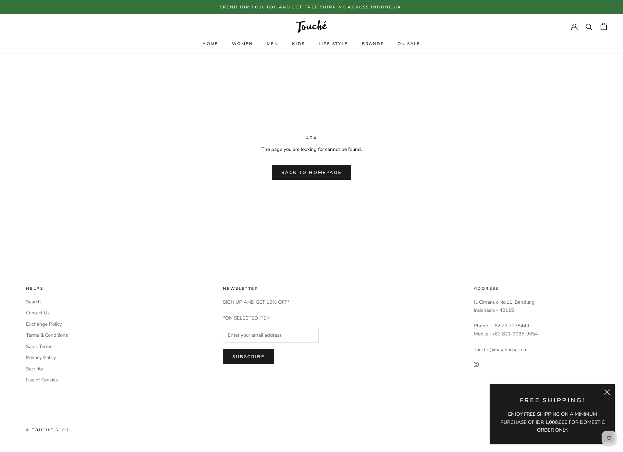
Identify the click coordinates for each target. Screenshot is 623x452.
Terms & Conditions (47, 335)
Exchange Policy (44, 324)
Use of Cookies (42, 380)
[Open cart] (604, 26)
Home (210, 43)
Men (272, 43)
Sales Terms (39, 346)
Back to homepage (311, 172)
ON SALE (409, 43)
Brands (373, 43)
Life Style (333, 43)
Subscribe (248, 356)
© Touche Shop (48, 429)
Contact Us (38, 313)
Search (33, 302)
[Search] (589, 26)
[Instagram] (476, 364)
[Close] (607, 392)
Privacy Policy (41, 357)
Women (242, 43)
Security (34, 369)
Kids (298, 43)
